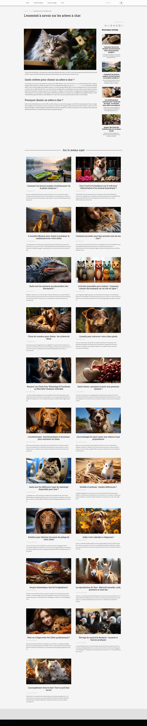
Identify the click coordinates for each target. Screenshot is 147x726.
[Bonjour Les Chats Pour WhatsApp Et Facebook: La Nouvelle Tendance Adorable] (48, 370)
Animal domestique (38, 3)
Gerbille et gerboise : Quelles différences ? (98, 487)
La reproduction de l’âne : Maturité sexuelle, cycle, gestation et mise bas (98, 588)
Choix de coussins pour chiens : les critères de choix (48, 337)
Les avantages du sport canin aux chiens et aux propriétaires (98, 438)
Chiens (27, 3)
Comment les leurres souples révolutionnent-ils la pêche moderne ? (111, 76)
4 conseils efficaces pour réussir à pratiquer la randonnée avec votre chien (48, 237)
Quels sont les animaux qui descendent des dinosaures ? (48, 287)
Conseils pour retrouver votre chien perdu (98, 336)
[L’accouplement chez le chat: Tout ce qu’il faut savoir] (48, 671)
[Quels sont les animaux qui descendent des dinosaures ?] (48, 270)
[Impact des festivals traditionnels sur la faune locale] (111, 119)
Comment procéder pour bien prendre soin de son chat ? (98, 237)
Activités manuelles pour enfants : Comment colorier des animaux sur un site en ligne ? (98, 287)
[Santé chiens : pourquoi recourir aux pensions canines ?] (98, 370)
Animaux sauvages (52, 3)
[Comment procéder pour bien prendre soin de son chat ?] (98, 219)
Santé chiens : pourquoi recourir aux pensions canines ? (98, 387)
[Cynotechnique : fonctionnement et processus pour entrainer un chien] (48, 420)
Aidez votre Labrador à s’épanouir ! (98, 537)
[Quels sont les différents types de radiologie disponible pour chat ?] (48, 470)
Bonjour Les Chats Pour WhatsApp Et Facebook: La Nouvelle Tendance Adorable (48, 387)
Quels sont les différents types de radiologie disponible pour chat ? (48, 488)
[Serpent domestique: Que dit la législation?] (48, 571)
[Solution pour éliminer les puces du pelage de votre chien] (48, 520)
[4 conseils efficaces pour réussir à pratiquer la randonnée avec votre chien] (48, 219)
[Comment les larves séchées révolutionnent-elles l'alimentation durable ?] (111, 39)
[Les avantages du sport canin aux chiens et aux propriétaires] (98, 420)
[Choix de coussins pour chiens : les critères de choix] (48, 320)
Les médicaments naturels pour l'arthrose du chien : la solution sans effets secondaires (111, 102)
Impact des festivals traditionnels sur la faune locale (111, 129)
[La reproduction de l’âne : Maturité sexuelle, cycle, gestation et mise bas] (98, 571)
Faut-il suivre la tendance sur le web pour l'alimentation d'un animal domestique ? (98, 187)
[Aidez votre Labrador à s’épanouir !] (98, 520)
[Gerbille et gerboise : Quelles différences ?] (98, 470)
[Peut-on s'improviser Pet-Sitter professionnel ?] (48, 621)
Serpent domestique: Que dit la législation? (48, 587)
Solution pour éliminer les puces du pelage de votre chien (48, 538)
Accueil (25, 11)
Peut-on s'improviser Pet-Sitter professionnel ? (48, 637)
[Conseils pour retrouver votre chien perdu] (98, 320)
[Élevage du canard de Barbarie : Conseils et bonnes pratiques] (98, 621)
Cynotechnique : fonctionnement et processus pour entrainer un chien (49, 438)
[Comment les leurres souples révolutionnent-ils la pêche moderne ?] (111, 66)
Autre (62, 3)
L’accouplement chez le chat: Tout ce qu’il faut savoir (48, 688)
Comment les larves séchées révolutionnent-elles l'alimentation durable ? (111, 49)
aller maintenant (77, 85)
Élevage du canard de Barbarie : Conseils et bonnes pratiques (98, 638)
